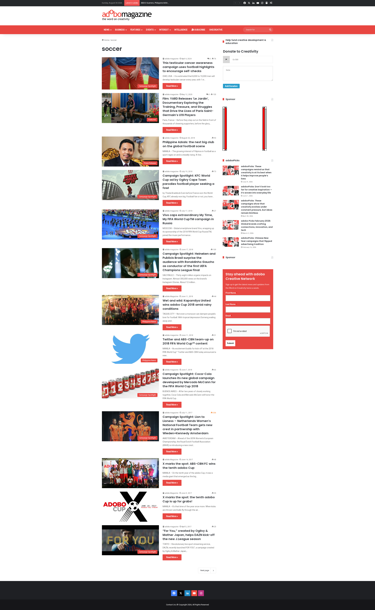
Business (120, 30)
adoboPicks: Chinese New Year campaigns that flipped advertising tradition (256, 241)
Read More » (172, 86)
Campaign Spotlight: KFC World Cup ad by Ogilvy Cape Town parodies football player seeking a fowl (188, 182)
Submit (230, 343)
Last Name (231, 304)
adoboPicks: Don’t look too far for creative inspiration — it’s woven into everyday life (256, 189)
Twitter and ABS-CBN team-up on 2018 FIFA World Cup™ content (188, 341)
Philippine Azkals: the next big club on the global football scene (188, 144)
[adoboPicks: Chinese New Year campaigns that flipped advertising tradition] (231, 242)
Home (106, 40)
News (106, 30)
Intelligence (181, 30)
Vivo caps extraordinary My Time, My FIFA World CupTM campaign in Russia (188, 219)
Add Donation (231, 86)
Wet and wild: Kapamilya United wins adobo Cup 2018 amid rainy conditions (187, 304)
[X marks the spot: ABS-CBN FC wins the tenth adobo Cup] (130, 473)
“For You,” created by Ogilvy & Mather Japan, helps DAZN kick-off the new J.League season (189, 535)
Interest (164, 30)
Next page (204, 570)
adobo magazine (171, 59)
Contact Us (170, 605)
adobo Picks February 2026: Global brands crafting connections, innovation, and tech (257, 225)
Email (229, 315)
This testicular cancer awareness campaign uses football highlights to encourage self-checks (188, 67)
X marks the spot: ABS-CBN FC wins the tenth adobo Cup (189, 466)
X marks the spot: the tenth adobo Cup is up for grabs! (189, 499)
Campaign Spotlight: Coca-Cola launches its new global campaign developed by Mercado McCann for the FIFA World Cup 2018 (189, 380)
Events (150, 30)
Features (135, 30)
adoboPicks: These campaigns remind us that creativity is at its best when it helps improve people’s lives (256, 172)
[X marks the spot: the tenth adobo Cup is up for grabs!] (130, 507)
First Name (231, 292)
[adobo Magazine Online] (127, 15)
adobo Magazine (171, 296)
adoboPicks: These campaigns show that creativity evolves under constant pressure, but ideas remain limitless (256, 206)
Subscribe (199, 30)
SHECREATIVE (216, 30)
